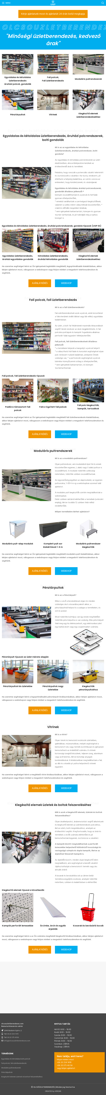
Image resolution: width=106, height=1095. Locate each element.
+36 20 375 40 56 (65, 1065)
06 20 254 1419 (12, 1033)
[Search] (102, 3)
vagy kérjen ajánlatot (66, 1068)
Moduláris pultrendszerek (11, 1067)
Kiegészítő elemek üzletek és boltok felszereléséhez (22, 1076)
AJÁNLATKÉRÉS (40, 283)
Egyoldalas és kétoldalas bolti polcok (15, 1058)
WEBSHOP (66, 283)
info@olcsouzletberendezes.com (17, 1040)
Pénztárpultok (7, 1072)
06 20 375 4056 (13, 1037)
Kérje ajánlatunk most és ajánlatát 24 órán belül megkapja (53, 14)
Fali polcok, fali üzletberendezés (13, 1063)
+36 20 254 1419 (64, 1062)
